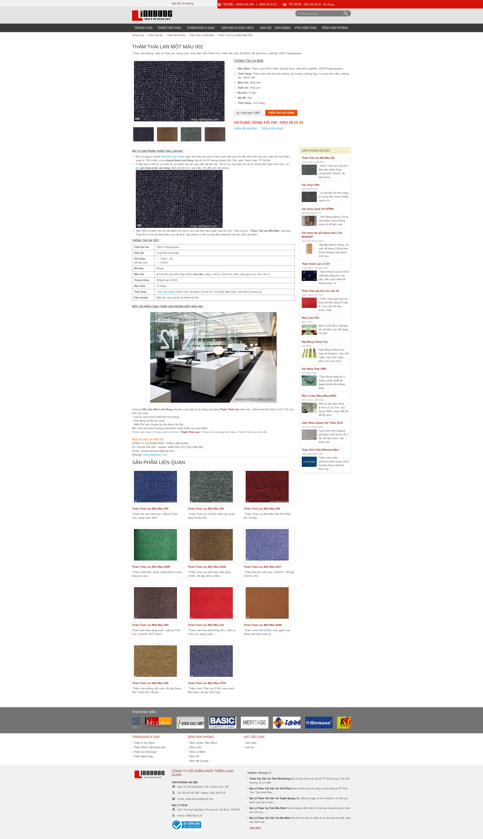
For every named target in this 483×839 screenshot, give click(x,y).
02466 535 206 (245, 4)
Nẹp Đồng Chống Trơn (315, 341)
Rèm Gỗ (194, 756)
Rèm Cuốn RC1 (310, 317)
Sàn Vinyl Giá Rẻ (309, 189)
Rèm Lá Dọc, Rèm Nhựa (313, 400)
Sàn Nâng (283, 27)
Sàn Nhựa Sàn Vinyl (237, 27)
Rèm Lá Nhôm (197, 751)
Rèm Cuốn (306, 322)
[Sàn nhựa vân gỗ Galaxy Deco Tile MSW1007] (309, 249)
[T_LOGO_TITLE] (152, 19)
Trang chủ (143, 27)
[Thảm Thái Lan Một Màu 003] (269, 487)
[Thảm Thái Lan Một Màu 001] (213, 487)
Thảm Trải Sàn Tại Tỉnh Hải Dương (269, 778)
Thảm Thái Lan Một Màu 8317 (263, 566)
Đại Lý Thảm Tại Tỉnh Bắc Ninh (267, 808)
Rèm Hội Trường (199, 761)
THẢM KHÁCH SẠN (200, 27)
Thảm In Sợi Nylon (144, 742)
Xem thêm (255, 827)
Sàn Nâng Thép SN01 (314, 368)
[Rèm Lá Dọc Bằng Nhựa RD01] (309, 408)
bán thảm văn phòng (173, 156)
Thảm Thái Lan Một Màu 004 (150, 624)
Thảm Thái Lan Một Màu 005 (150, 508)
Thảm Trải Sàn (169, 27)
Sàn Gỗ (265, 27)
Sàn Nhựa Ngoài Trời (311, 213)
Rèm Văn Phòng (335, 27)
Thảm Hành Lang (143, 756)
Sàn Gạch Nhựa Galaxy (313, 241)
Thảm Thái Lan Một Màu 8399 (151, 566)
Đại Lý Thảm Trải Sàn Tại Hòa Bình (269, 818)
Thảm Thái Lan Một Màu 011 (206, 624)
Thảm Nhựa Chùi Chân (312, 295)
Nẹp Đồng (306, 346)
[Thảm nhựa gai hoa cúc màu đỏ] (309, 303)
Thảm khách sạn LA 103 (316, 263)
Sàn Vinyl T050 (310, 185)
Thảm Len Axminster (145, 751)
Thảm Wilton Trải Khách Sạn (315, 268)
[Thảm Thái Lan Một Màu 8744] (213, 661)
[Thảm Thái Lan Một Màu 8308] (269, 603)
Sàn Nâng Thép (309, 373)
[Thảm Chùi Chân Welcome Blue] (309, 462)
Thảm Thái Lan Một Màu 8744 (207, 683)
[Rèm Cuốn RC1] (309, 330)
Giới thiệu (251, 742)
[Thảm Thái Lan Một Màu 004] (157, 603)
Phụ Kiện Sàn (306, 27)
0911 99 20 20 (312, 4)
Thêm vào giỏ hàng (281, 112)
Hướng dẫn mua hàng (245, 128)
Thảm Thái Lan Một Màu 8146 (207, 566)
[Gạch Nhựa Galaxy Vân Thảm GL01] (309, 435)
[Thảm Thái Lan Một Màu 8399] (157, 545)
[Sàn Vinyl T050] (309, 197)
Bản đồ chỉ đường (182, 3)
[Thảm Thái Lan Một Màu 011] (213, 603)
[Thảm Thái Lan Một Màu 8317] (269, 545)
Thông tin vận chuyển (272, 128)
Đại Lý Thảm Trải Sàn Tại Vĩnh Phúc (270, 788)
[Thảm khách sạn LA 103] (309, 276)
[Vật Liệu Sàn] (150, 778)
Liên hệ (250, 747)
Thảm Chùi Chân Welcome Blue (320, 449)
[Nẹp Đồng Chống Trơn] (309, 354)
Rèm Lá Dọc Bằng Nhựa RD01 (319, 395)
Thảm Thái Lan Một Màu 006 (150, 683)
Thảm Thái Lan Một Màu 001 (206, 508)
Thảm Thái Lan (229, 409)
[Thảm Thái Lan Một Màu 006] (157, 661)
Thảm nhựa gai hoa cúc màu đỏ (320, 290)
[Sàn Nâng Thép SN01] (309, 381)
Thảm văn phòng (166, 291)
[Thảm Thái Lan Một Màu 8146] (213, 545)
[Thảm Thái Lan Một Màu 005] (157, 487)
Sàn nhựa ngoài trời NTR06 (318, 208)
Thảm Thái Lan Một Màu (313, 162)
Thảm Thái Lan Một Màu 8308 (263, 624)
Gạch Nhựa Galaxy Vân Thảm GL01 (322, 422)
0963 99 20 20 (268, 4)
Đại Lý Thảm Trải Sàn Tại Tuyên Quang (272, 798)
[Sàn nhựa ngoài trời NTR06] (309, 221)
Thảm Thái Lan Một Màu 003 (262, 508)
